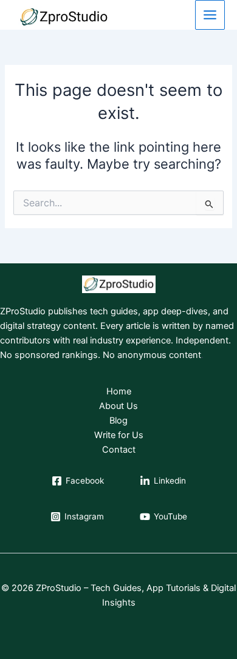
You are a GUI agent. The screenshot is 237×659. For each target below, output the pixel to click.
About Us (118, 405)
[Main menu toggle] (210, 15)
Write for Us (118, 435)
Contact (119, 449)
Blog (118, 420)
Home (118, 391)
